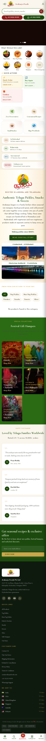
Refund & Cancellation (9, 663)
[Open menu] (4, 4)
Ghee (36, 299)
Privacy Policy (6, 667)
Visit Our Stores (6, 655)
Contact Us (5, 651)
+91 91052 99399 (13, 17)
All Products (5, 609)
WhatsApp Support (7, 682)
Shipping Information (8, 659)
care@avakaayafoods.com (9, 675)
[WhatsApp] (20, 598)
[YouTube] (15, 598)
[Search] (41, 11)
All (5, 294)
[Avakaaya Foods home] (10, 4)
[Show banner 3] (25, 42)
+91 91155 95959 (35, 17)
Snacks (17, 299)
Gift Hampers (6, 637)
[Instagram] (4, 598)
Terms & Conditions (8, 671)
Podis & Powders (7, 621)
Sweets (27, 299)
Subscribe (10, 554)
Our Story (5, 641)
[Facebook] (9, 598)
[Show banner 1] (20, 42)
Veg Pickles (14, 294)
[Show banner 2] (22, 42)
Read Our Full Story (23, 237)
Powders (7, 299)
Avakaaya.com (18, 164)
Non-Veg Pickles (30, 294)
